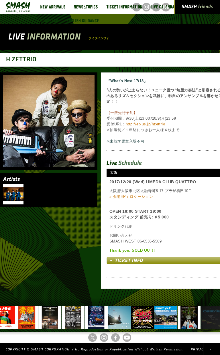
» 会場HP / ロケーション (131, 196)
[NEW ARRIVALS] (53, 7)
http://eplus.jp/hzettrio (145, 124)
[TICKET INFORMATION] (124, 7)
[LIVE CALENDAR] (163, 7)
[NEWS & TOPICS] (86, 7)
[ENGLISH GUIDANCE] (82, 20)
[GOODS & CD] (49, 20)
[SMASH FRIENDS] (197, 8)
